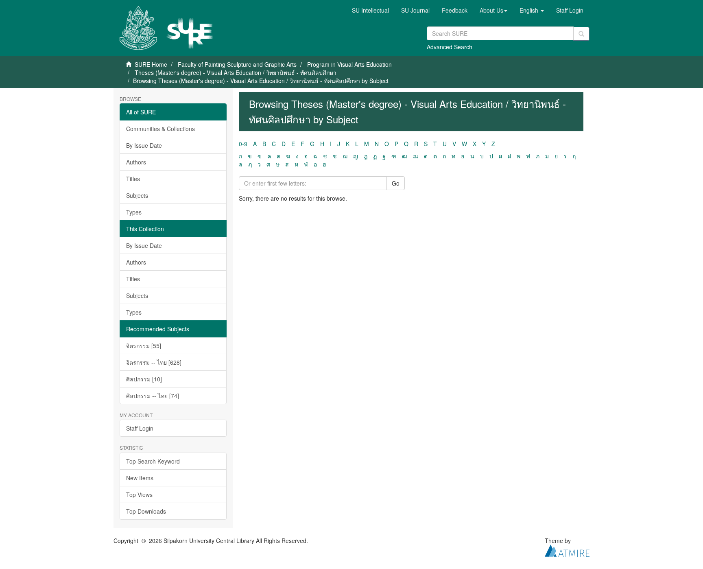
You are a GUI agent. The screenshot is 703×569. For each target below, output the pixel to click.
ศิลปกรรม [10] (144, 379)
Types (134, 212)
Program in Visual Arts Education (349, 64)
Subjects (137, 195)
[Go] (581, 34)
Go (396, 183)
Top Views (139, 494)
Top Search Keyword (153, 461)
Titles (133, 179)
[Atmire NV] (567, 549)
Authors (136, 162)
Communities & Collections (160, 129)
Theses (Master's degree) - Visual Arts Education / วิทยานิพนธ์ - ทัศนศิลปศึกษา (235, 72)
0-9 (243, 144)
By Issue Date (144, 145)
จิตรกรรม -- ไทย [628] (153, 362)
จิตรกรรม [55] (143, 345)
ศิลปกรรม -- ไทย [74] (152, 396)
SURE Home (151, 64)
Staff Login (139, 428)
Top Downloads (146, 511)
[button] (493, 10)
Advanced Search (449, 47)
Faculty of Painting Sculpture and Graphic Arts (237, 64)
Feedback (454, 10)
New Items (139, 478)
